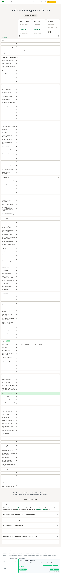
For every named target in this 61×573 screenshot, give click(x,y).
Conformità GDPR (22, 557)
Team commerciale (38, 1)
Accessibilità (40, 557)
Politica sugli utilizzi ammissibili (50, 555)
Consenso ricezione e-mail (32, 557)
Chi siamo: (5, 553)
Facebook (10, 550)
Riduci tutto (4, 37)
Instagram (22, 550)
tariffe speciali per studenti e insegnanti (15, 507)
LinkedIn (18, 550)
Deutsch (15, 563)
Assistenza (44, 553)
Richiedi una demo (53, 35)
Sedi (24, 553)
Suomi (10, 561)
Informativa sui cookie (47, 557)
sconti (18, 509)
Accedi (44, 1)
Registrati (25, 35)
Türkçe (16, 561)
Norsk (13, 561)
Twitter (14, 550)
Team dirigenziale (12, 553)
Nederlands (11, 563)
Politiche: (4, 555)
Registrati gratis (51, 1)
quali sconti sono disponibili (41, 509)
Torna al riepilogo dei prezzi (7, 5)
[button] (30, 40)
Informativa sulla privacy (48, 565)
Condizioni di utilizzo (13, 555)
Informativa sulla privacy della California (35, 555)
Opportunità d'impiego (30, 553)
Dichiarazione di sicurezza (13, 557)
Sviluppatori (32, 550)
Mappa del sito (38, 553)
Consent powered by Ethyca (53, 571)
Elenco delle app (19, 553)
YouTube (27, 550)
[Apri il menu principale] (58, 2)
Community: (5, 550)
